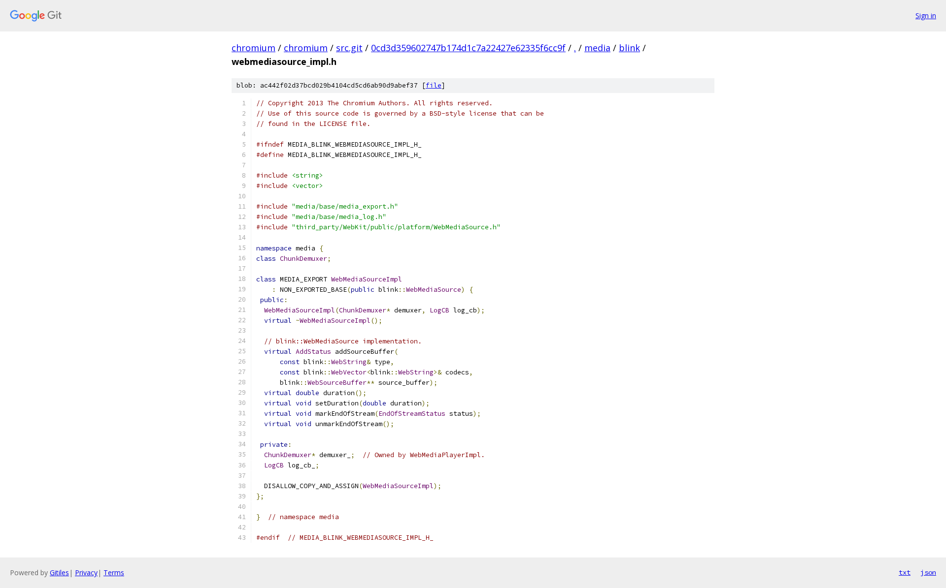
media (597, 48)
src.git (349, 48)
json (928, 572)
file (433, 85)
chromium (253, 48)
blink (629, 48)
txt (905, 572)
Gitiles (59, 572)
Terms (113, 572)
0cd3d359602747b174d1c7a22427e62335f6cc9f (468, 48)
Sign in (925, 15)
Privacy (86, 572)
